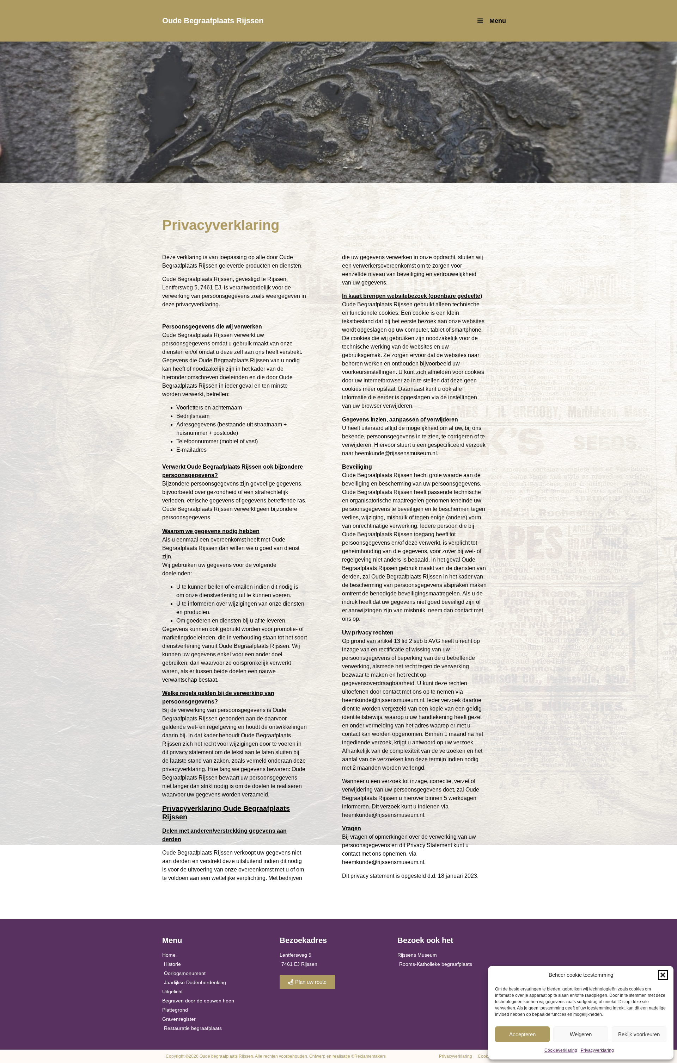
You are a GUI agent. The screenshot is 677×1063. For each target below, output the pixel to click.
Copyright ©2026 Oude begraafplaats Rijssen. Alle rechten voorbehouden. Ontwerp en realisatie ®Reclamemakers (276, 1056)
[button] (662, 974)
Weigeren (581, 1034)
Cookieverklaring (560, 1050)
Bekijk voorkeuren (639, 1034)
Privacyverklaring (597, 1050)
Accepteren (522, 1034)
